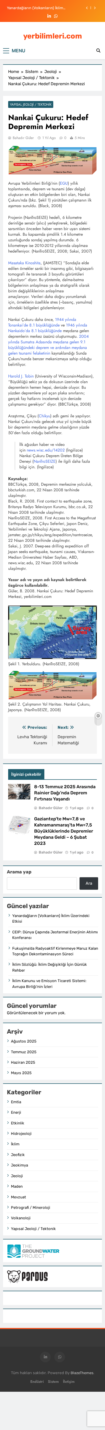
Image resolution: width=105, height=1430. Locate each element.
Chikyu (44, 416)
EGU (64, 183)
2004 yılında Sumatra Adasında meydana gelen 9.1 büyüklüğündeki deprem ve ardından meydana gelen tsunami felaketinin (48, 344)
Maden (17, 1186)
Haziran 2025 (23, 1062)
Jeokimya (19, 1165)
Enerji (16, 1112)
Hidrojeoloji (21, 1133)
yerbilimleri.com (52, 36)
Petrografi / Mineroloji (30, 1207)
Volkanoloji (21, 1218)
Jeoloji (17, 1176)
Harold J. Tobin (21, 376)
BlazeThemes (82, 1373)
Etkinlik (17, 1123)
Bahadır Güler (23, 137)
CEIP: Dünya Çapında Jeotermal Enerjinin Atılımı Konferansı (43, 8)
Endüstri (37, 1381)
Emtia (16, 1102)
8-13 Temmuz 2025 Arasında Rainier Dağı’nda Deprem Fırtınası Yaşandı (65, 792)
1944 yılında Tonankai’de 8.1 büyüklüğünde (42, 322)
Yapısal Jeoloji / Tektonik (30, 104)
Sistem (53, 1381)
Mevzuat (18, 1197)
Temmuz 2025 (23, 1052)
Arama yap (19, 872)
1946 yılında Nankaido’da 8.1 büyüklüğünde (47, 328)
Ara (89, 883)
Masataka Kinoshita (24, 263)
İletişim (69, 1381)
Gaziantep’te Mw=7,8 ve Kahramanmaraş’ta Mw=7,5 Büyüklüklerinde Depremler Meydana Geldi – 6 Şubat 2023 (63, 831)
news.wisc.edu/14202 (46, 450)
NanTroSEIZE (45, 461)
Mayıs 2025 (21, 1073)
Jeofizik (18, 1154)
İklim (15, 1144)
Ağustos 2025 (23, 1041)
